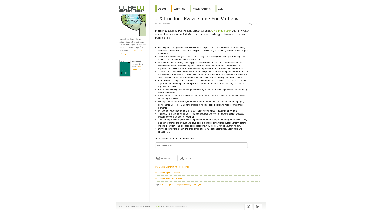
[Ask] (221, 8)
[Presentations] (202, 8)
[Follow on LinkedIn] (258, 207)
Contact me (155, 206)
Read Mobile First (137, 68)
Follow (188, 158)
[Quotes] (180, 8)
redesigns (197, 184)
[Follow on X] (248, 207)
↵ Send (243, 145)
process (172, 184)
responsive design (184, 184)
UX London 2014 (221, 30)
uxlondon (164, 184)
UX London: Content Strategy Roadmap (172, 166)
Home (131, 9)
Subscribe (166, 158)
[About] (163, 8)
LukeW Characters (132, 25)
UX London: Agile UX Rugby (167, 172)
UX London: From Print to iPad (168, 178)
